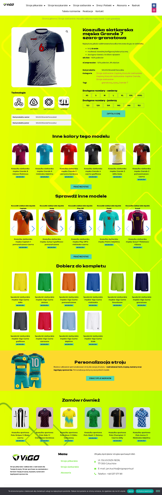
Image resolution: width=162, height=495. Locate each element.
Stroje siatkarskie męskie (109, 73)
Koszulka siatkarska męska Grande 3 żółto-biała (117, 171)
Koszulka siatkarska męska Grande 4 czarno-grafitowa (93, 171)
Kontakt (100, 11)
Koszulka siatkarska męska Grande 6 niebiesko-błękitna (44, 171)
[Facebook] (154, 5)
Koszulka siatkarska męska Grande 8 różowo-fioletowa (20, 171)
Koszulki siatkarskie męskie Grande (122, 76)
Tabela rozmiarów (71, 11)
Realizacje (88, 11)
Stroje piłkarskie (34, 5)
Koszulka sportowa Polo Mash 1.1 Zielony (93, 433)
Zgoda (130, 491)
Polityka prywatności (144, 491)
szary (115, 82)
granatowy (107, 82)
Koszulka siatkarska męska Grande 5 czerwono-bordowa (69, 171)
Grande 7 (123, 82)
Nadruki (136, 5)
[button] (67, 31)
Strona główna (49, 18)
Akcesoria (122, 5)
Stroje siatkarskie (82, 5)
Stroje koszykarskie (58, 5)
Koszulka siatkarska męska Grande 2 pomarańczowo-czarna (142, 172)
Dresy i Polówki (104, 5)
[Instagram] (154, 10)
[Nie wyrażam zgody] (158, 491)
